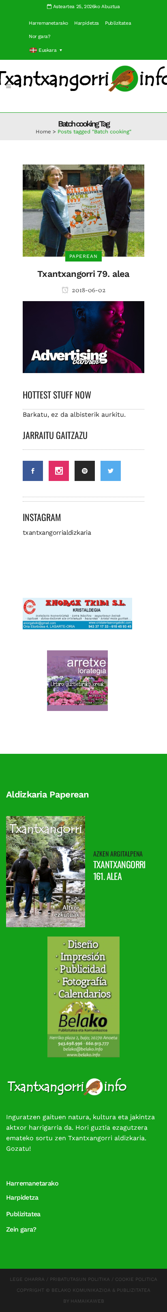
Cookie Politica (136, 1279)
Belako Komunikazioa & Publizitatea (100, 1290)
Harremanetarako (48, 23)
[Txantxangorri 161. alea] (45, 871)
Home (43, 132)
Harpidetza (86, 23)
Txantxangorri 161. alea (119, 870)
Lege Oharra (27, 1279)
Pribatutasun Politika (80, 1279)
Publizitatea (118, 23)
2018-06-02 (88, 290)
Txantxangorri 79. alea (83, 274)
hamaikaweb (87, 1301)
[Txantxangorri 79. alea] (83, 210)
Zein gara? (21, 1229)
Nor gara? (39, 36)
